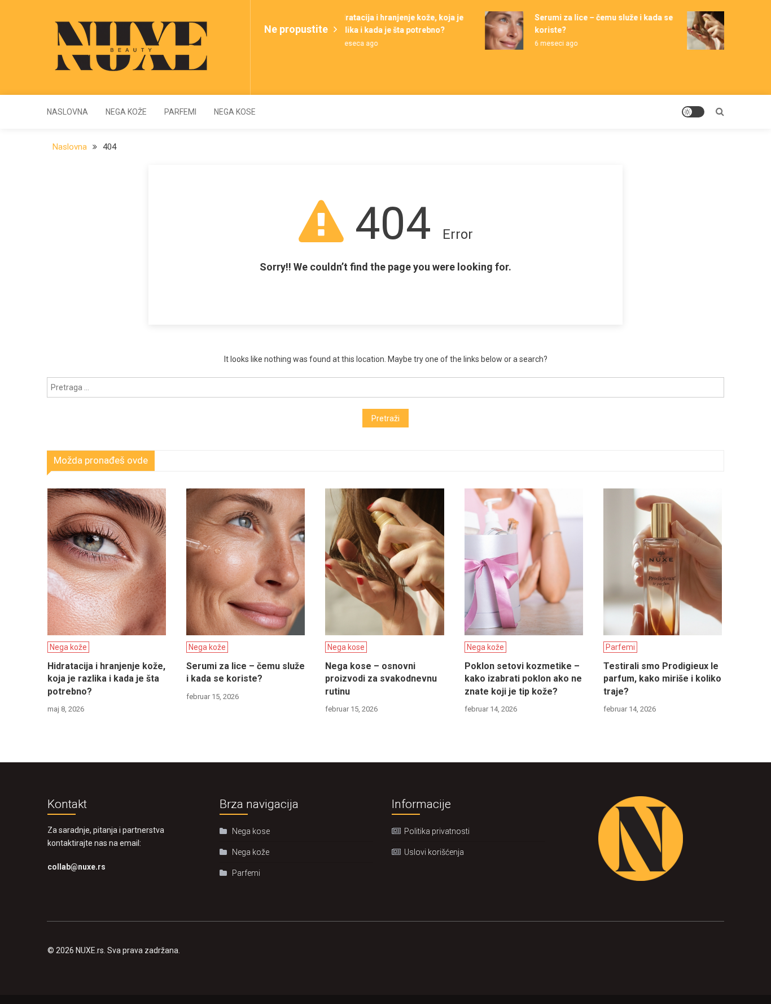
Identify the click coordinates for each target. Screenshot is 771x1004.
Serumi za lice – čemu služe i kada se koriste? (245, 672)
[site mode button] (693, 111)
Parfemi (180, 111)
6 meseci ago (550, 43)
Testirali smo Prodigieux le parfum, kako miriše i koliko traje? (662, 679)
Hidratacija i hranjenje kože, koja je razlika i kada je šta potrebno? (106, 679)
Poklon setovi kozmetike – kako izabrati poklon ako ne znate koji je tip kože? (523, 679)
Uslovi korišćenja (434, 852)
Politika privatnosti (437, 831)
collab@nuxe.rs (76, 866)
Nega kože (126, 111)
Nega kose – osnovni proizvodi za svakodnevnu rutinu (381, 679)
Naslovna (67, 111)
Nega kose (235, 111)
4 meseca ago (349, 43)
